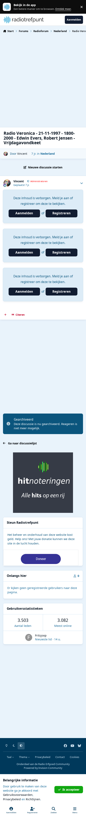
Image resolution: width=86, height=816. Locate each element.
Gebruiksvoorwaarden (18, 795)
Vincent (22, 154)
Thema (23, 757)
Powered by (43, 768)
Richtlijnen (33, 799)
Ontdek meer (9, 7)
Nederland (47, 154)
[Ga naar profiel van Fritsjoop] (28, 637)
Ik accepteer (70, 789)
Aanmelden (24, 213)
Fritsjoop (41, 635)
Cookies (74, 757)
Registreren (61, 213)
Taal (9, 757)
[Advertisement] (43, 79)
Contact (60, 757)
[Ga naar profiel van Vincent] (6, 154)
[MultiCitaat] (5, 314)
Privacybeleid (42, 757)
